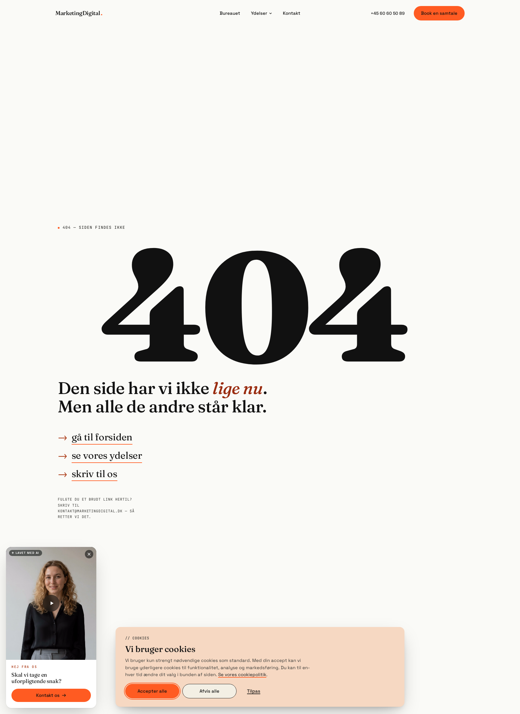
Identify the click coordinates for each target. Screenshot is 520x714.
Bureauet (230, 13)
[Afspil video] (51, 603)
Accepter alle (152, 691)
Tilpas (253, 691)
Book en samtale (439, 13)
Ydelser (259, 13)
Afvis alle (209, 691)
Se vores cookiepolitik (242, 674)
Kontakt (291, 13)
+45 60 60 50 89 (388, 13)
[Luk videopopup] (89, 554)
